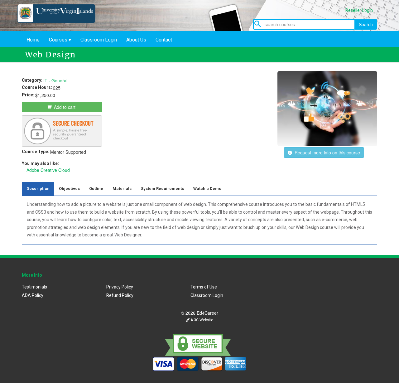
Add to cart (64, 107)
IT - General (55, 80)
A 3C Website (201, 320)
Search (366, 24)
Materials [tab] (122, 188)
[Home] (61, 21)
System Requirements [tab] (162, 188)
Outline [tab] (96, 188)
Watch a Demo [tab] (207, 188)
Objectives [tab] (69, 188)
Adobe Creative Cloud (48, 170)
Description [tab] (38, 188)
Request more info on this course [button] (326, 152)
